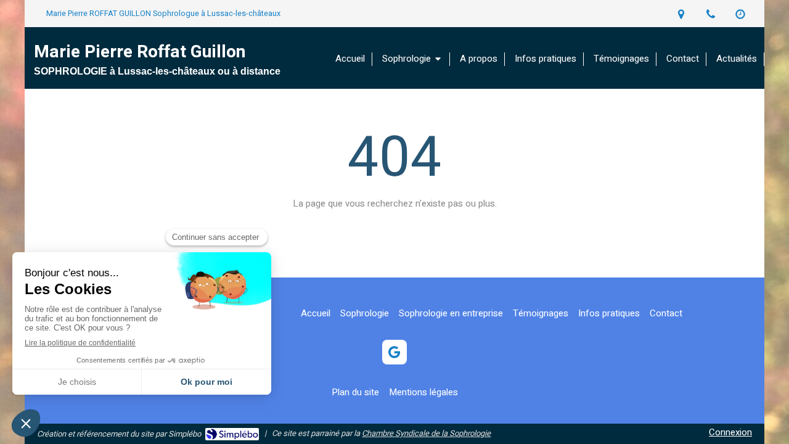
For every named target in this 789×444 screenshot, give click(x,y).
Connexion (730, 432)
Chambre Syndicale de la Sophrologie (426, 433)
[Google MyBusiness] (394, 352)
